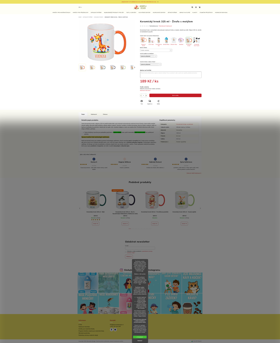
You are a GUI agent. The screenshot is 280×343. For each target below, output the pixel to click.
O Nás (80, 324)
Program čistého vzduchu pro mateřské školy (91, 331)
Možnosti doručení (145, 90)
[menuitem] (61, 12)
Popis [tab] (83, 114)
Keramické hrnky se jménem (184, 124)
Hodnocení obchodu (84, 326)
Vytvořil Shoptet (197, 341)
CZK (80, 7)
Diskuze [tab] (105, 114)
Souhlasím (140, 337)
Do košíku (176, 95)
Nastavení (139, 340)
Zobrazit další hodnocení (194, 173)
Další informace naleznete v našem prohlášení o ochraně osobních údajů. (139, 321)
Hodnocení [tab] (94, 114)
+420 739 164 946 (115, 326)
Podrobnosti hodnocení (165, 26)
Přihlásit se (129, 256)
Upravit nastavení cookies (116, 341)
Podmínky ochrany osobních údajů (88, 335)
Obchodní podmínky (84, 333)
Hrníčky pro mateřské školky (87, 329)
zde (142, 270)
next (200, 208)
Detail (94, 223)
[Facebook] (111, 329)
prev (80, 208)
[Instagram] (115, 329)
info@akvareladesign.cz (117, 324)
